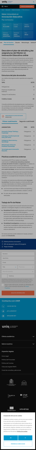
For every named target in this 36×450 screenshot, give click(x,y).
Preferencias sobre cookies (18, 443)
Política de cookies (22, 431)
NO (10, 437)
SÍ (25, 437)
